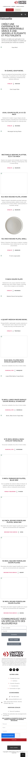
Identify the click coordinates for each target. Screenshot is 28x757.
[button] (25, 14)
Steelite (9, 83)
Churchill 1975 (9, 370)
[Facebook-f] (10, 669)
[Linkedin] (14, 669)
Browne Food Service (10, 532)
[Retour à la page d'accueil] (20, 2)
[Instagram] (17, 669)
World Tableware (10, 491)
